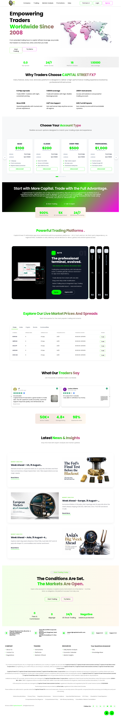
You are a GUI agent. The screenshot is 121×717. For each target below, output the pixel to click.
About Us (9, 650)
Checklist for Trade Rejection (98, 696)
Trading (37, 3)
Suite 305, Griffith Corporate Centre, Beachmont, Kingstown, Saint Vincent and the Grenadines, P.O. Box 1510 (48, 633)
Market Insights (69, 655)
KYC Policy (85, 696)
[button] (109, 396)
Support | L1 (99, 633)
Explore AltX (69, 292)
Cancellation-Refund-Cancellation (86, 699)
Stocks (35, 327)
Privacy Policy (31, 696)
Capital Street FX (17, 705)
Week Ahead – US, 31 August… (26, 465)
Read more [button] (16, 404)
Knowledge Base (97, 652)
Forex (14, 327)
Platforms (38, 652)
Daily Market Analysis (70, 650)
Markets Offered (40, 655)
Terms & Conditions (58, 696)
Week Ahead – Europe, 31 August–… (80, 500)
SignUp (107, 3)
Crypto (28, 327)
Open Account (20, 169)
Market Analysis (48, 3)
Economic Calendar (70, 652)
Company (27, 3)
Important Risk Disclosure (73, 696)
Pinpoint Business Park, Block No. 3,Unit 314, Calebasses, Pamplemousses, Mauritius (20, 633)
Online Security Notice (19, 696)
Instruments (39, 650)
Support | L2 (113, 633)
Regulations (10, 655)
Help (70, 3)
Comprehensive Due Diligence (34, 699)
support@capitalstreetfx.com (76, 632)
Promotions (60, 3)
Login (97, 3)
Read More (15, 478)
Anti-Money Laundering (67, 699)
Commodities (44, 327)
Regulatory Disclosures (44, 696)
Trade (102, 337)
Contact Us (10, 652)
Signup (56, 292)
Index (21, 327)
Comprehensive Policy (51, 699)
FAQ (93, 650)
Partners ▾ (86, 3)
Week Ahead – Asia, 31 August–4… (29, 537)
